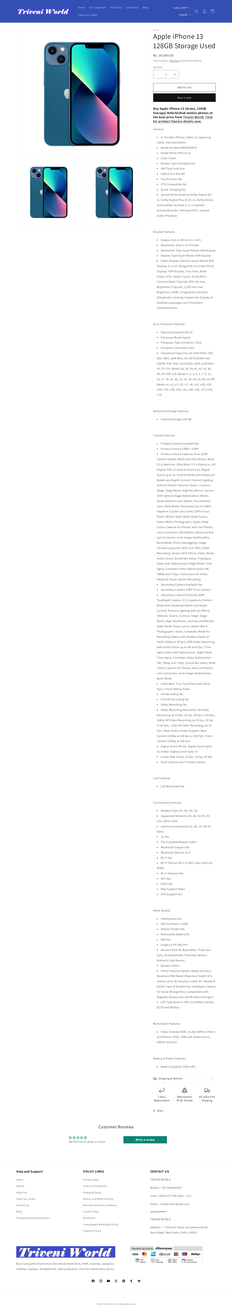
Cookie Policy (91, 1211)
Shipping (174, 60)
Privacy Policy (91, 1179)
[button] (196, 11)
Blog (19, 1211)
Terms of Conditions (95, 1186)
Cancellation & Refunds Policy (100, 1224)
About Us (21, 1192)
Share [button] (160, 1110)
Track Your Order (26, 1198)
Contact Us (22, 1205)
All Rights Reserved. (126, 1304)
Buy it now (184, 97)
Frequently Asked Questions (32, 1218)
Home (19, 1179)
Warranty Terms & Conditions (100, 1205)
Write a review (145, 1140)
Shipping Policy (92, 1192)
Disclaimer (89, 1218)
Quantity (157, 67)
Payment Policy (92, 1230)
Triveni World (110, 1304)
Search (20, 1186)
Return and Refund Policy (98, 1198)
